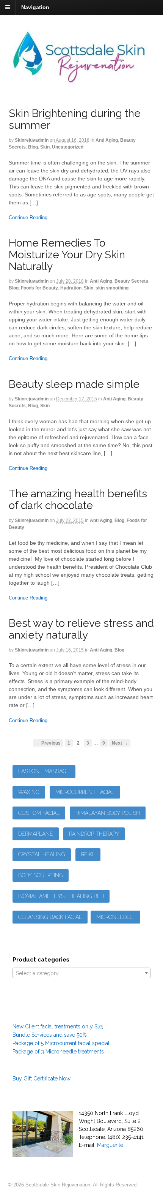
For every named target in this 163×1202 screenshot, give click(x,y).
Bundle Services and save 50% (50, 1035)
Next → (120, 742)
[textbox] (81, 973)
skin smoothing (112, 288)
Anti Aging (107, 140)
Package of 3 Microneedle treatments (58, 1052)
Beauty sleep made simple (74, 384)
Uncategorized (67, 147)
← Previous (48, 742)
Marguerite (110, 1145)
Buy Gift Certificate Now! (42, 1078)
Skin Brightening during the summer (75, 119)
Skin (45, 147)
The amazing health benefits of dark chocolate (78, 499)
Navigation (35, 7)
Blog (33, 147)
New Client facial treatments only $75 (58, 1026)
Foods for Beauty (39, 288)
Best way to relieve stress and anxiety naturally (81, 629)
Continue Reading (28, 217)
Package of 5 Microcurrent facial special (61, 1043)
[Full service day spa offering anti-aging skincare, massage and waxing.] (82, 80)
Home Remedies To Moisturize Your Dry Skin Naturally (67, 255)
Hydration (71, 288)
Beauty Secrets (131, 281)
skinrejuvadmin (32, 140)
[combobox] (82, 973)
